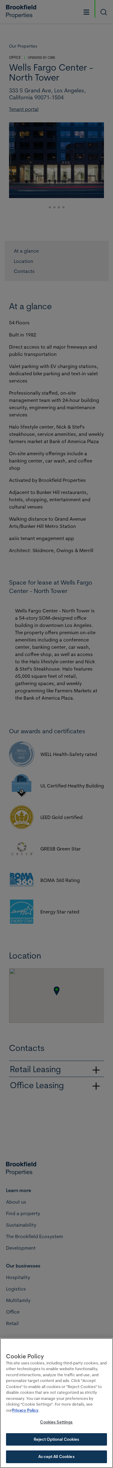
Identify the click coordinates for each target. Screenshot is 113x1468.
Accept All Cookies (56, 1456)
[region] (56, 1403)
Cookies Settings (56, 1422)
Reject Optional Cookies (57, 1439)
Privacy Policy (25, 1410)
